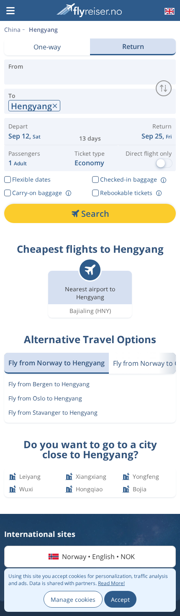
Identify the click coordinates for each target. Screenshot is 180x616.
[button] (10, 11)
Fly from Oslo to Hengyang (45, 398)
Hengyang (43, 29)
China (12, 29)
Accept (120, 599)
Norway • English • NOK (98, 556)
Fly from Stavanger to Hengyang (53, 412)
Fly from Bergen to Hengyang (49, 384)
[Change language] (168, 11)
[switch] (164, 88)
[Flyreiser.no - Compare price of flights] (89, 10)
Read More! (111, 583)
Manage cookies (73, 599)
